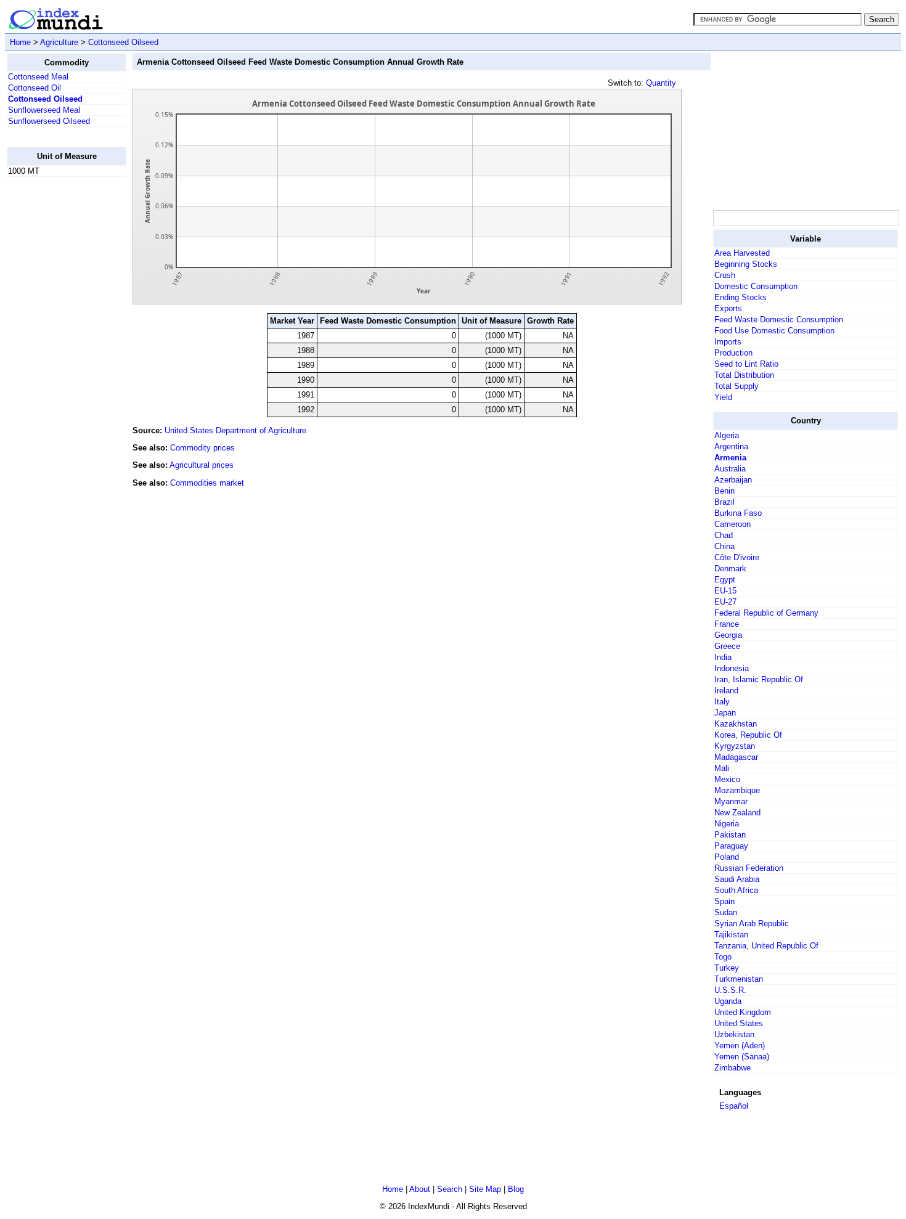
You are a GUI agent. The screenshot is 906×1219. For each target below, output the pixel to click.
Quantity (661, 83)
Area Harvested (742, 253)
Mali (721, 768)
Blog (516, 1189)
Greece (727, 646)
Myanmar (731, 801)
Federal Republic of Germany (766, 613)
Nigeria (726, 823)
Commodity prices (202, 447)
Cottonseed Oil (34, 87)
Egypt (724, 579)
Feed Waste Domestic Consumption (778, 319)
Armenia (730, 457)
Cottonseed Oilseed (123, 42)
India (723, 657)
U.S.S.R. (730, 990)
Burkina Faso (738, 513)
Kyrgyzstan (734, 746)
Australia (730, 468)
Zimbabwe (732, 1067)
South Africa (736, 890)
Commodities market (207, 482)
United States (738, 1023)
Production (733, 352)
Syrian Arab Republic (751, 923)
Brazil (724, 502)
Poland (726, 857)
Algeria (726, 435)
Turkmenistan (738, 979)
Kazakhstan (735, 723)
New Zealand (737, 812)
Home (20, 42)
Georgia (728, 635)
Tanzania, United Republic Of (766, 945)
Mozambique (737, 790)
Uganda (727, 1001)
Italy (722, 701)
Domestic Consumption (756, 286)
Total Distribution (744, 375)
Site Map (485, 1189)
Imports (727, 341)
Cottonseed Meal (38, 76)
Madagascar (736, 757)
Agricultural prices (201, 465)
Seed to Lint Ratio (746, 364)
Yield (723, 397)
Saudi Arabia (736, 879)
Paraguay (731, 845)
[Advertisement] (56, 371)
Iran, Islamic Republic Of (758, 679)
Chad (723, 535)
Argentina (731, 446)
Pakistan (730, 834)
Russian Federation (748, 868)
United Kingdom (742, 1012)
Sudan (725, 912)
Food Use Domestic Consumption (774, 330)
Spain (724, 901)
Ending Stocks (740, 297)
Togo (723, 956)
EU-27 (725, 601)
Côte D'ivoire (736, 557)
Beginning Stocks (745, 264)
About (419, 1189)
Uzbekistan (734, 1034)
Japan (725, 712)
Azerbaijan (733, 479)
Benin (724, 490)
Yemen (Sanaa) (741, 1056)
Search (449, 1189)
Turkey (726, 967)
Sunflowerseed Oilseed (49, 121)
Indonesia (731, 668)
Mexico (727, 779)
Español (733, 1106)
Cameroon (732, 524)
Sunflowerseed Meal (44, 110)
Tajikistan (731, 934)
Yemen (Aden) (739, 1045)
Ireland (726, 690)
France (726, 624)
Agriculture (59, 42)
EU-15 (725, 590)
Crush (724, 275)
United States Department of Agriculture (235, 430)
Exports (728, 308)
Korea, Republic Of (748, 735)
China (724, 546)
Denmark (730, 568)
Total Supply (736, 386)
